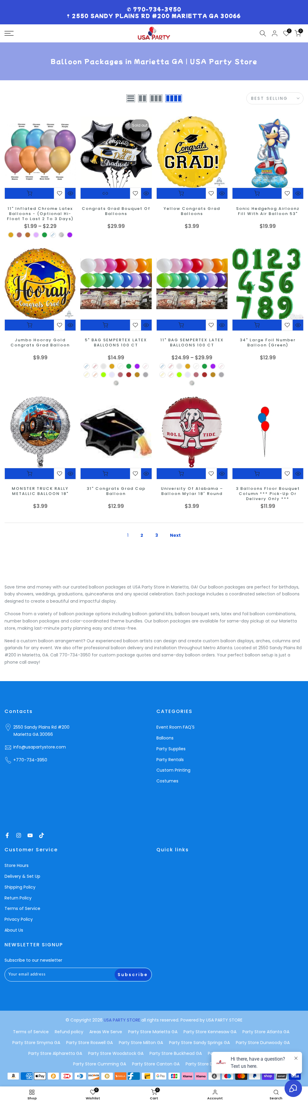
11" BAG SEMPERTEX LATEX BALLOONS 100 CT (192, 343)
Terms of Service (22, 908)
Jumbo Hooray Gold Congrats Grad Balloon (40, 343)
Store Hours (17, 865)
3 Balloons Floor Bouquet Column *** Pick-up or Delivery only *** (268, 494)
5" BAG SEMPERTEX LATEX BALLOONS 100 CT (116, 343)
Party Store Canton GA (156, 1064)
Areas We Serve (105, 1032)
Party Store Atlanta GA (265, 1032)
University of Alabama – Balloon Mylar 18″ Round (192, 491)
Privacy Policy (19, 919)
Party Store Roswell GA (89, 1043)
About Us (14, 930)
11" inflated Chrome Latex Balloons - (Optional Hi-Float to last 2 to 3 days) (40, 214)
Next (175, 535)
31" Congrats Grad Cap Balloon (116, 491)
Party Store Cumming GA (99, 1064)
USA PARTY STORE (122, 1020)
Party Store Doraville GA (210, 1064)
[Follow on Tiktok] (41, 835)
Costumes (167, 781)
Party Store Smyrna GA (36, 1043)
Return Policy (18, 898)
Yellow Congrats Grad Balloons (192, 211)
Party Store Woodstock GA (115, 1053)
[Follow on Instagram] (18, 835)
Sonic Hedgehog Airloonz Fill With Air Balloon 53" (268, 211)
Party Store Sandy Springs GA (199, 1043)
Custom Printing (173, 770)
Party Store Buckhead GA (175, 1053)
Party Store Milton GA (141, 1043)
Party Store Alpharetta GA (55, 1053)
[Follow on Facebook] (7, 835)
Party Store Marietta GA (152, 1032)
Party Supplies (171, 749)
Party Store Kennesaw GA (209, 1032)
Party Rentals (170, 760)
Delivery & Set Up (22, 876)
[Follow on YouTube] (30, 835)
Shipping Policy (20, 887)
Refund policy (69, 1032)
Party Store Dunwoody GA (263, 1043)
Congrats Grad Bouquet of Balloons (116, 211)
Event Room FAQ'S (175, 727)
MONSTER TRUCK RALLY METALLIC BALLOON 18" (40, 491)
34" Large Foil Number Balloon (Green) (268, 343)
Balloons (165, 738)
